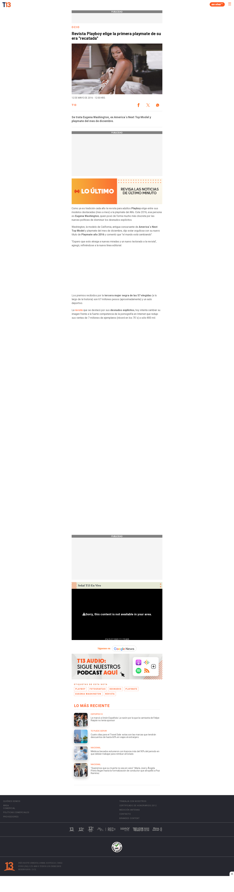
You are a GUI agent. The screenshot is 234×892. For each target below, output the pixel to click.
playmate (131, 689)
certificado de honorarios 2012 (138, 805)
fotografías (98, 689)
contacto (125, 814)
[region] (117, 884)
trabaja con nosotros (132, 801)
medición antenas (129, 810)
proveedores (10, 817)
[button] (138, 105)
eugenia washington (88, 694)
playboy (80, 689)
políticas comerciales (16, 812)
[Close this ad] (232, 874)
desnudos (115, 689)
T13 (74, 105)
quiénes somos (11, 801)
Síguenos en (104, 648)
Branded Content (129, 818)
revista (78, 310)
